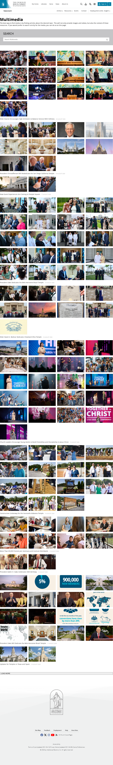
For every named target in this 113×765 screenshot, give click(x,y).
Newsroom (8, 11)
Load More (5, 673)
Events (76, 11)
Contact (84, 11)
